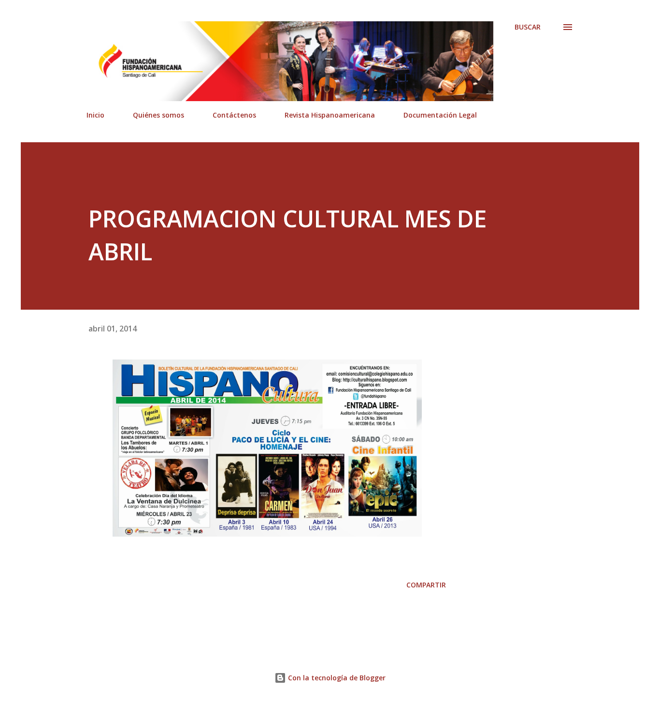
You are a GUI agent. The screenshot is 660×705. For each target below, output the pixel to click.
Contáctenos (234, 115)
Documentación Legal (440, 115)
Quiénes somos (158, 115)
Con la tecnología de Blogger (336, 677)
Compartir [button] (426, 584)
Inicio (95, 115)
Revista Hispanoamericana (330, 115)
